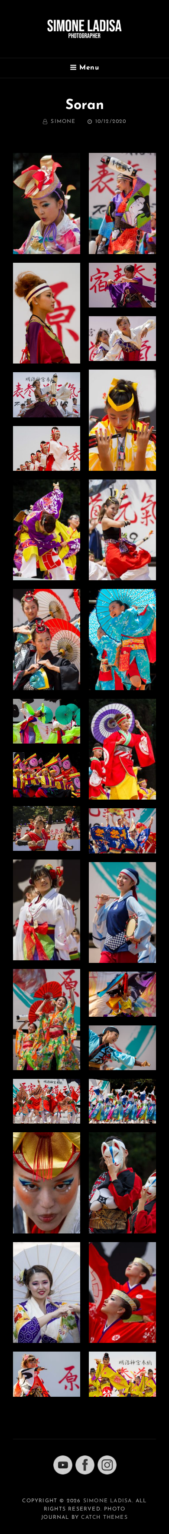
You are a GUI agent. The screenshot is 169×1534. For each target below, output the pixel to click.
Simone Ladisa (107, 1501)
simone (63, 121)
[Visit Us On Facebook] (85, 1464)
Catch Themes (104, 1517)
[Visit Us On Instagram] (107, 1464)
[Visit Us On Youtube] (63, 1464)
